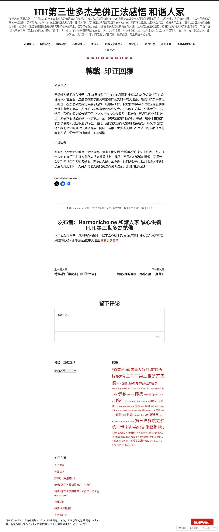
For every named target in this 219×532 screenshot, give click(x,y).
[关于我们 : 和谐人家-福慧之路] (121, 57)
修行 (120, 400)
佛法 (139, 394)
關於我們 (45, 44)
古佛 (124, 406)
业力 (148, 389)
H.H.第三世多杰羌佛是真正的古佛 (137, 383)
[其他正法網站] (92, 57)
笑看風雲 (131, 421)
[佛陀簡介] (88, 57)
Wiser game (120, 388)
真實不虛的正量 (186, 44)
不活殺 (143, 388)
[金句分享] (116, 57)
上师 (138, 388)
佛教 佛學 (130, 395)
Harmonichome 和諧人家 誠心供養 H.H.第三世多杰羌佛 (95, 208)
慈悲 (139, 410)
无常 (158, 410)
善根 (128, 406)
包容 (116, 406)
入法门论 (128, 401)
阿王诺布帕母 (129, 445)
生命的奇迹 (60, 515)
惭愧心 (134, 410)
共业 (158, 401)
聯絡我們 (61, 44)
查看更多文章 (109, 240)
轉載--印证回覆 (62, 508)
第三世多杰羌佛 (149, 420)
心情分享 (77, 44)
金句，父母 (158, 441)
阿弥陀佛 (120, 445)
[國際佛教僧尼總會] (97, 57)
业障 (152, 388)
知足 (147, 415)
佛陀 (151, 394)
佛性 (116, 395)
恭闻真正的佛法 (122, 410)
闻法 (114, 445)
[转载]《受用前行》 (65, 478)
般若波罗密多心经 (150, 437)
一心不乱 (127, 388)
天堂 (142, 406)
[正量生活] (102, 57)
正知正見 (166, 44)
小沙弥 (161, 406)
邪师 (151, 441)
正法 (119, 415)
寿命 (156, 406)
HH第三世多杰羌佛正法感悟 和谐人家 (109, 12)
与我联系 (59, 501)
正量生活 (109, 50)
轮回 (147, 441)
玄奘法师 (136, 415)
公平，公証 (136, 401)
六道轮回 (152, 401)
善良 (132, 406)
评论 (157, 336)
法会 (124, 415)
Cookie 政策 (79, 524)
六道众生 (144, 401)
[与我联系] (126, 57)
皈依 (142, 415)
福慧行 (153, 415)
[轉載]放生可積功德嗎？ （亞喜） (73, 484)
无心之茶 (59, 465)
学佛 (147, 406)
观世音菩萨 (139, 440)
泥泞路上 (59, 471)
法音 (130, 415)
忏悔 (113, 410)
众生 (159, 388)
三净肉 (133, 388)
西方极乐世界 (127, 441)
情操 (129, 410)
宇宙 (152, 406)
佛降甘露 (157, 395)
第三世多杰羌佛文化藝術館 (137, 427)
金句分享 (150, 44)
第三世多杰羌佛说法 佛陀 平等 (132, 437)
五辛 (156, 388)
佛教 (122, 394)
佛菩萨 (146, 395)
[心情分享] (131, 57)
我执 (143, 410)
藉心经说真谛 (117, 441)
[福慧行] (107, 57)
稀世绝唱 (124, 421)
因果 (137, 406)
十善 (120, 406)
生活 (93, 44)
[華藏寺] (112, 57)
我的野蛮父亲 (150, 410)
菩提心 (160, 437)
